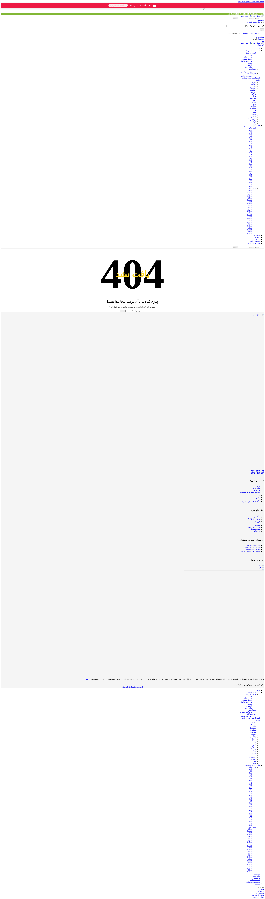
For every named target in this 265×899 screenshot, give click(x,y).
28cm (250, 213)
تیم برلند (253, 98)
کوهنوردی (248, 65)
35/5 (250, 130)
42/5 (250, 156)
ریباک (254, 102)
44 (251, 162)
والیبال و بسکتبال (246, 61)
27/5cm (249, 211)
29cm (250, 216)
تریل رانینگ (248, 57)
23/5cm (249, 196)
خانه (258, 486)
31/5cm (249, 226)
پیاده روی (248, 67)
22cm (250, 190)
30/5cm (249, 222)
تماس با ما (256, 488)
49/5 (250, 182)
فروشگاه (257, 522)
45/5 (250, 167)
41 (251, 151)
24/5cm (249, 200)
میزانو (254, 114)
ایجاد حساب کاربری (254, 22)
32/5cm (249, 230)
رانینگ (250, 55)
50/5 (250, 186)
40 (251, 147)
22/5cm (249, 192)
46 (251, 169)
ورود (262, 29)
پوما (254, 96)
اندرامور (253, 92)
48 (251, 177)
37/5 (250, 138)
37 (251, 136)
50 (251, 184)
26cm (250, 205)
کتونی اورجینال (251, 53)
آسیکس (253, 84)
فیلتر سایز (252, 128)
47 (251, 173)
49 (251, 181)
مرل (254, 112)
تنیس (250, 63)
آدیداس (253, 82)
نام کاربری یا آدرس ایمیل (255, 26)
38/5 (250, 141)
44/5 (250, 164)
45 (251, 166)
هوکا (254, 121)
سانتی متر (252, 188)
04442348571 (257, 470)
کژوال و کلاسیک (246, 59)
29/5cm (249, 218)
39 (251, 143)
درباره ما (257, 490)
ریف (254, 104)
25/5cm (249, 203)
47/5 (250, 175)
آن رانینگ (253, 88)
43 (251, 158)
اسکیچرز (253, 90)
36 (251, 132)
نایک (254, 116)
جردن (254, 100)
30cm (250, 220)
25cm (250, 202)
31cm (250, 224)
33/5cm (249, 233)
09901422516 (257, 473)
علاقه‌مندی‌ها (255, 520)
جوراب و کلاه (251, 73)
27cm (250, 209)
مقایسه (257, 516)
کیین (254, 110)
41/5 (250, 152)
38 (251, 139)
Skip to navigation (244, 2)
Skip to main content (257, 2)
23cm (250, 194)
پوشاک (252, 69)
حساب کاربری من (254, 518)
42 (251, 154)
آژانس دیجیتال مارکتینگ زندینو (132, 687)
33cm (250, 231)
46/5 (250, 171)
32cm (250, 228)
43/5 (250, 160)
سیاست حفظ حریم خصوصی (250, 492)
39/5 (250, 145)
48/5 (250, 179)
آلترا (254, 86)
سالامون (253, 108)
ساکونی (253, 106)
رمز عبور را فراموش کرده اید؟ (253, 33)
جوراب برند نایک (246, 76)
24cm (250, 198)
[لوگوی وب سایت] (258, 16)
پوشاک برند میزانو (246, 71)
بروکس (253, 94)
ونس (254, 123)
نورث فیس (252, 118)
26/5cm (249, 207)
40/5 (250, 149)
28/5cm (249, 215)
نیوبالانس (253, 120)
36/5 (250, 134)
